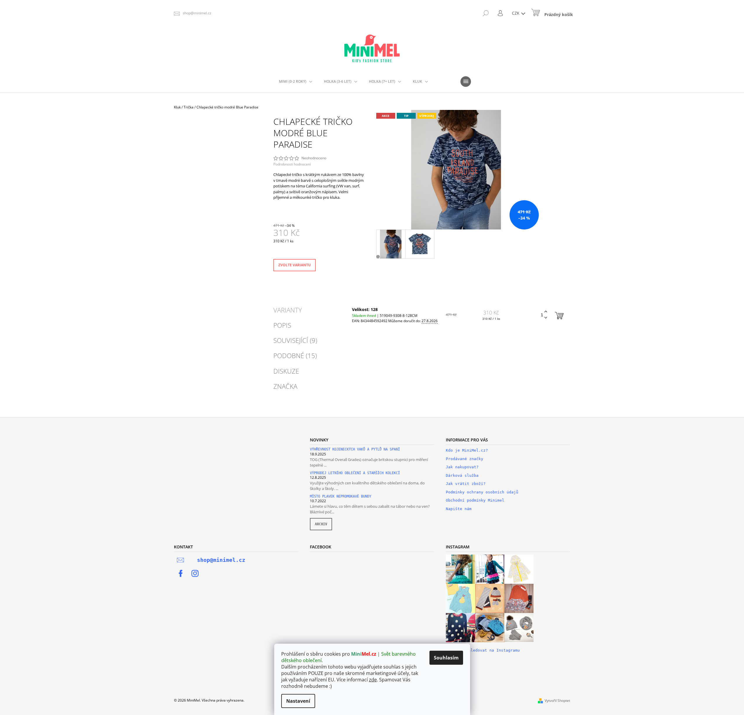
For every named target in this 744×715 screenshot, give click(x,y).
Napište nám (459, 509)
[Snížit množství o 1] (546, 318)
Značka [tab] (285, 386)
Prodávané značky (464, 459)
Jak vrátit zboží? (466, 483)
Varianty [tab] (287, 309)
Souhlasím (446, 657)
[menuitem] (295, 81)
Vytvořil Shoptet (557, 700)
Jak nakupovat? (462, 467)
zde (373, 679)
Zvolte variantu (294, 264)
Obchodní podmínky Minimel (475, 500)
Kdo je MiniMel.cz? (467, 450)
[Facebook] (180, 573)
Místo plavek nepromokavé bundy (340, 496)
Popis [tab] (282, 325)
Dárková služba (462, 475)
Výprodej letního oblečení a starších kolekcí (355, 473)
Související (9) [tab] (295, 340)
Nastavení (298, 701)
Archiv (321, 524)
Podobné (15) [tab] (295, 355)
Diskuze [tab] (286, 370)
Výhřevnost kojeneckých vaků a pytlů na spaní (355, 449)
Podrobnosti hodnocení (292, 164)
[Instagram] (195, 573)
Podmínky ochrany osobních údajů (482, 492)
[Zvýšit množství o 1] (546, 312)
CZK (516, 13)
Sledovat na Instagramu (494, 650)
